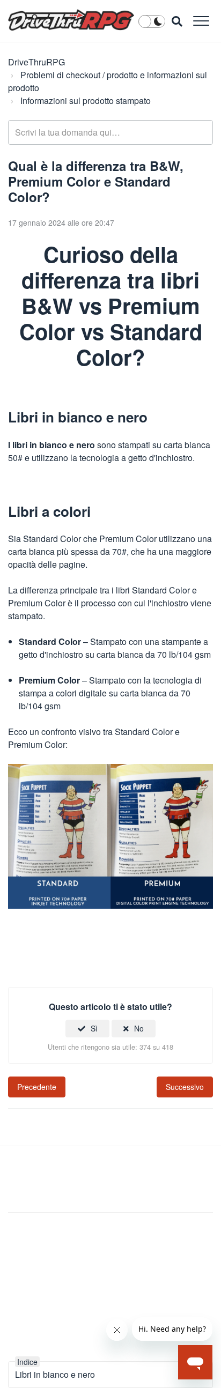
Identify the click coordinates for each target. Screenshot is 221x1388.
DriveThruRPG (36, 62)
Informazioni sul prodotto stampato (85, 100)
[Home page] (71, 20)
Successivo (185, 1086)
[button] (201, 21)
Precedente (36, 1086)
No (139, 1028)
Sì (94, 1028)
